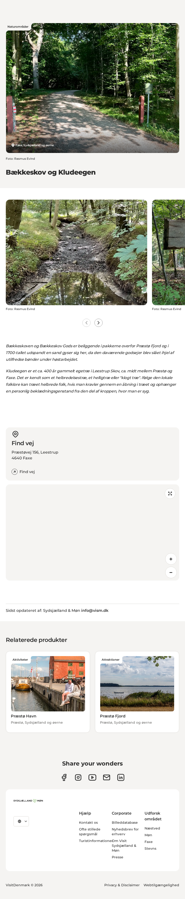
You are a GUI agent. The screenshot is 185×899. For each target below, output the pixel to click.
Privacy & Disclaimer (122, 885)
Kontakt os (88, 822)
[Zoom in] (171, 559)
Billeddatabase (125, 822)
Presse (117, 857)
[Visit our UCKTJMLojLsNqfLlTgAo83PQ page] (92, 777)
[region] (92, 532)
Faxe (149, 842)
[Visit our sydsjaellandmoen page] (64, 777)
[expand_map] (170, 493)
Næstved (152, 828)
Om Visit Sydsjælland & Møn (124, 846)
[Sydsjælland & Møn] (28, 801)
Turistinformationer (96, 841)
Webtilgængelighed (161, 885)
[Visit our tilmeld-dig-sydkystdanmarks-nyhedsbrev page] (106, 777)
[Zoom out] (171, 572)
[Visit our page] (78, 777)
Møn (148, 835)
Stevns (150, 848)
